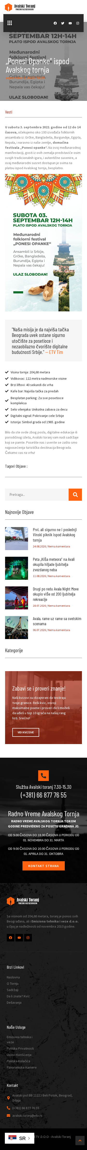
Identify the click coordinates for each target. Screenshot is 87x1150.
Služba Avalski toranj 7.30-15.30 (43, 787)
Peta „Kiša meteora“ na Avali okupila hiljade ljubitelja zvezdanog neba (54, 564)
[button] (9, 23)
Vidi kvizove (26, 732)
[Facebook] (55, 23)
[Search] (75, 495)
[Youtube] (70, 23)
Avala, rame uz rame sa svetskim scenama (57, 621)
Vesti (8, 111)
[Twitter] (62, 23)
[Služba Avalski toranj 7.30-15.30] (43, 775)
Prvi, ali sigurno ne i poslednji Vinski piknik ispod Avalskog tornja (55, 535)
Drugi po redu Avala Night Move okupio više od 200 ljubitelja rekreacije (56, 594)
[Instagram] (77, 23)
